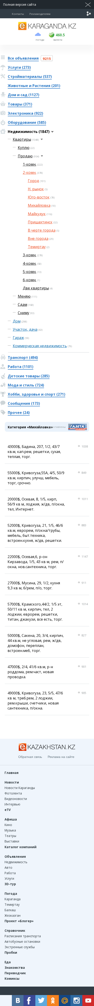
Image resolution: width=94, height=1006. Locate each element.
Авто (8, 867)
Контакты (18, 14)
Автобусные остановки (22, 941)
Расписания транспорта (23, 936)
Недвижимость (16, 862)
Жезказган (13, 915)
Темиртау (12, 904)
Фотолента (13, 793)
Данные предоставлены (51, 427)
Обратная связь (30, 757)
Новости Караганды (20, 788)
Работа (10, 873)
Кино (8, 825)
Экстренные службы (20, 947)
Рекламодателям (39, 14)
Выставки (12, 841)
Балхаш (10, 910)
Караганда (13, 899)
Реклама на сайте (61, 757)
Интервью (12, 804)
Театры (10, 836)
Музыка (10, 830)
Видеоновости (16, 799)
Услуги (9, 878)
